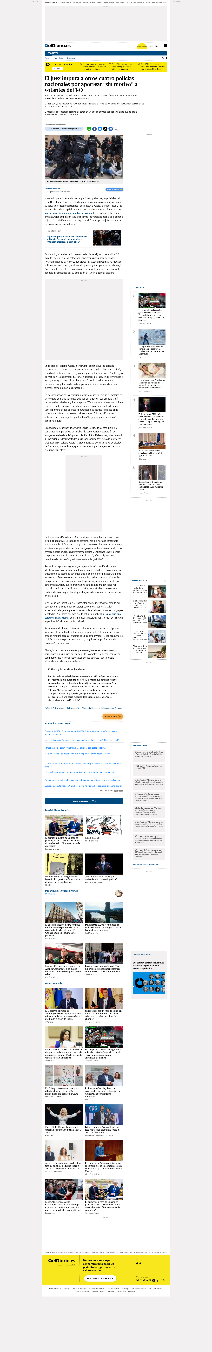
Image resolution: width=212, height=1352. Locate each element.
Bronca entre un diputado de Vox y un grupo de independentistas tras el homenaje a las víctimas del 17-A (103, 969)
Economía (71, 58)
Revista (102, 1291)
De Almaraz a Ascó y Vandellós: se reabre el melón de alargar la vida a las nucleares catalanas (103, 927)
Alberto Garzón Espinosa (94, 882)
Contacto (95, 1291)
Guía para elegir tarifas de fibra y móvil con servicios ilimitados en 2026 (140, 589)
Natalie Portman (120, 2)
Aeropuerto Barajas (161, 2)
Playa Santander (114, 1252)
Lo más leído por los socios (57, 810)
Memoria (87, 1252)
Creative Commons (113, 1289)
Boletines (111, 1291)
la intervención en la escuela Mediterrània (68, 212)
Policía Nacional (58, 708)
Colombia (99, 2)
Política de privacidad (139, 1289)
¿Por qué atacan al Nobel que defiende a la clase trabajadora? (101, 878)
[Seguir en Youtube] (153, 1280)
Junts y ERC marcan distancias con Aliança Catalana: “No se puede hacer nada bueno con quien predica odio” (64, 970)
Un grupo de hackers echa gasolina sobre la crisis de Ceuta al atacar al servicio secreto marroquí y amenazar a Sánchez (103, 1053)
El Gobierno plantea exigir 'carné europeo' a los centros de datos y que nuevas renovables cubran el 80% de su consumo (148, 839)
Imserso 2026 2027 (79, 1252)
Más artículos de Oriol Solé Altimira (61, 891)
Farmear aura (94, 1252)
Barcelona (59, 58)
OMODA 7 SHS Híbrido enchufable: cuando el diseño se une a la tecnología (139, 619)
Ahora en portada (53, 983)
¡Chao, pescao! (92, 837)
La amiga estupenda (109, 2)
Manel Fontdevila (91, 841)
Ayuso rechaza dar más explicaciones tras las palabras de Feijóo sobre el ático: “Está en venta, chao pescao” (63, 1166)
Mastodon (131, 1291)
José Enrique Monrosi (93, 1022)
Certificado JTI (121, 1291)
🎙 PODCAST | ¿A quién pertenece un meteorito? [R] (148, 767)
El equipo (67, 1289)
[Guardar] (116, 129)
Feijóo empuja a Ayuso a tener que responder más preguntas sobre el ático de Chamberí (102, 1130)
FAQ (150, 1289)
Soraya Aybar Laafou (53, 1097)
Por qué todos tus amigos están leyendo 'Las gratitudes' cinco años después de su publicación (62, 879)
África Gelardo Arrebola (104, 1135)
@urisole (51, 894)
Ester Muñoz (92, 2)
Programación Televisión (166, 1252)
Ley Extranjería (77, 2)
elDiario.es (49, 1022)
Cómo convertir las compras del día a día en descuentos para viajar (140, 649)
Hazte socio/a (142, 46)
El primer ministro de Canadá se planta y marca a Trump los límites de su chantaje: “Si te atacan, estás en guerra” (63, 841)
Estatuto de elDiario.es (142, 955)
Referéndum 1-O (73, 708)
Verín (127, 2)
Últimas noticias (140, 745)
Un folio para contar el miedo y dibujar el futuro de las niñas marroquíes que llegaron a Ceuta (61, 1091)
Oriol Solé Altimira (52, 189)
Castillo (107, 1252)
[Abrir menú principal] (165, 45)
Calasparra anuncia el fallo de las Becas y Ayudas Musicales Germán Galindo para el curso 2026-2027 (149, 754)
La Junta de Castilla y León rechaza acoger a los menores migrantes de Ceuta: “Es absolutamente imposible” (102, 1092)
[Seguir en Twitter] (141, 1280)
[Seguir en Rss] (164, 1280)
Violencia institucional (90, 708)
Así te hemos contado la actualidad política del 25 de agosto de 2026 (151, 453)
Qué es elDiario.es (55, 1289)
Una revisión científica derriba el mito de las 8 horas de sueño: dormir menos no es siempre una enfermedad (152, 384)
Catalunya (52, 53)
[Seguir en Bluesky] (137, 1280)
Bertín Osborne (141, 2)
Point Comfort (124, 1252)
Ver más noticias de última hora (146, 865)
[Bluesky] (100, 129)
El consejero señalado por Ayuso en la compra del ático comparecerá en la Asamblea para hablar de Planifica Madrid (103, 1167)
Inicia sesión (154, 46)
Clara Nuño (49, 885)
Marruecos (85, 2)
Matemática (69, 1252)
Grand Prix (133, 2)
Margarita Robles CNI (66, 2)
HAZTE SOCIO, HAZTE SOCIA (100, 1278)
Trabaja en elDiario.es (80, 1289)
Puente (102, 1252)
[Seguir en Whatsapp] (161, 1280)
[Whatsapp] (89, 129)
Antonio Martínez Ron (146, 391)
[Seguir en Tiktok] (158, 1280)
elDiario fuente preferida (140, 1252)
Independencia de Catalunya (111, 708)
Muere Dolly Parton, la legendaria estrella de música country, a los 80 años (63, 1130)
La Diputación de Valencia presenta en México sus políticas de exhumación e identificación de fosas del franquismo (149, 824)
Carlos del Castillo (91, 1061)
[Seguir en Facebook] (144, 1280)
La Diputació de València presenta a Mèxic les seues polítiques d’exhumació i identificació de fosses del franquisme (149, 782)
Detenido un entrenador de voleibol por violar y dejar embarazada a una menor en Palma (151, 486)
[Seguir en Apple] (140, 1263)
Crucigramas (61, 1252)
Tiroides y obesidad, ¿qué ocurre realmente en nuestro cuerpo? (139, 604)
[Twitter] (162, 57)
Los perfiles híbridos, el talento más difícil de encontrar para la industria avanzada (140, 635)
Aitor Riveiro (49, 1061)
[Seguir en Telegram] (147, 1280)
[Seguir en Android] (137, 1263)
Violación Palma (150, 2)
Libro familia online (154, 1252)
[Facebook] (166, 57)
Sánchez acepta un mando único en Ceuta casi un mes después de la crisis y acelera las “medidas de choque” (103, 1014)
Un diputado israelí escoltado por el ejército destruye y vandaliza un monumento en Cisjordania (151, 350)
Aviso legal (125, 1289)
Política (47, 58)
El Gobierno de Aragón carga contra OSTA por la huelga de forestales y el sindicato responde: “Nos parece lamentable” (148, 853)
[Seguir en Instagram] (150, 1280)
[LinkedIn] (110, 129)
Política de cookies (83, 1291)
